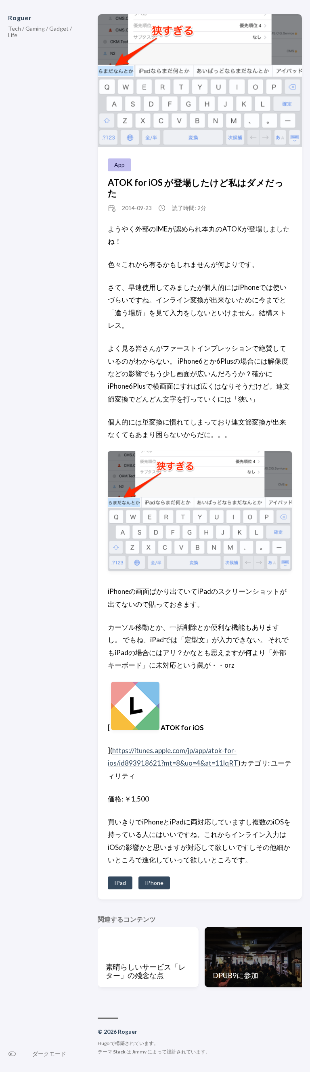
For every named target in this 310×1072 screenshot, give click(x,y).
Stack (119, 1052)
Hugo (103, 1043)
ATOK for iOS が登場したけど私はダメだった (196, 187)
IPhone (154, 882)
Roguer (20, 17)
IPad (120, 882)
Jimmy (139, 1052)
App (119, 164)
